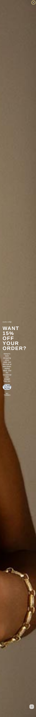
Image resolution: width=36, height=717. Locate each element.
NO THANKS (7, 394)
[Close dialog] (33, 2)
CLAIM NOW (7, 387)
